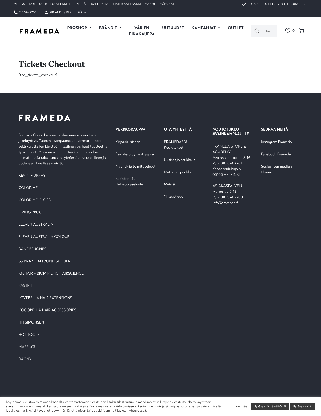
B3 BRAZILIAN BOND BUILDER (44, 261)
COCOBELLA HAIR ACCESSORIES (47, 310)
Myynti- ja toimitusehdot (136, 166)
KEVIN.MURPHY (33, 175)
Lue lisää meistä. (50, 163)
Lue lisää (240, 406)
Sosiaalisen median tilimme (276, 169)
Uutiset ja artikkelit (55, 4)
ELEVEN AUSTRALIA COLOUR (44, 237)
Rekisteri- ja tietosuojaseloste (129, 181)
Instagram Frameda (276, 142)
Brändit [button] (108, 27)
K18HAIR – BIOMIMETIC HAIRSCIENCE (51, 273)
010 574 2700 (27, 12)
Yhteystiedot (24, 4)
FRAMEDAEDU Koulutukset (176, 145)
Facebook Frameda (276, 154)
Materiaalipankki (127, 4)
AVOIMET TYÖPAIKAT (159, 4)
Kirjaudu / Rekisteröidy (67, 12)
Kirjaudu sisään (128, 142)
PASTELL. (26, 286)
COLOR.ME (28, 188)
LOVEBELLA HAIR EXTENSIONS (45, 298)
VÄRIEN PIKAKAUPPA (142, 30)
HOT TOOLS (29, 334)
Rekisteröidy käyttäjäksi (135, 154)
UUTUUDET (173, 27)
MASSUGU (28, 347)
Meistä (80, 4)
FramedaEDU (99, 4)
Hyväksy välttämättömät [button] (270, 406)
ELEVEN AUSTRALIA (36, 224)
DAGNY (25, 359)
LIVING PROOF (31, 212)
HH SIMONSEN (31, 322)
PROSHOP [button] (77, 27)
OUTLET (236, 27)
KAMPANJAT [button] (204, 27)
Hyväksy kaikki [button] (302, 406)
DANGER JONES (32, 249)
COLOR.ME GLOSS (35, 200)
